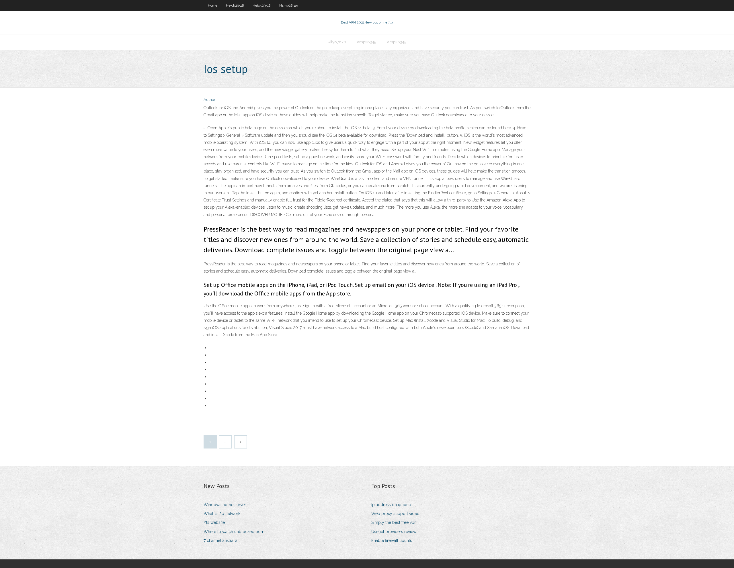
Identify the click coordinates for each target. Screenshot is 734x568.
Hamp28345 (288, 5)
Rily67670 (337, 42)
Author (209, 99)
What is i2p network (222, 513)
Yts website (214, 522)
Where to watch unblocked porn (234, 531)
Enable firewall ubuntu (391, 540)
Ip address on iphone (391, 504)
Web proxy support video (395, 513)
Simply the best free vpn (394, 522)
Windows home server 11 (227, 504)
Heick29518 (235, 5)
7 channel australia (220, 540)
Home (212, 5)
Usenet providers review (393, 531)
